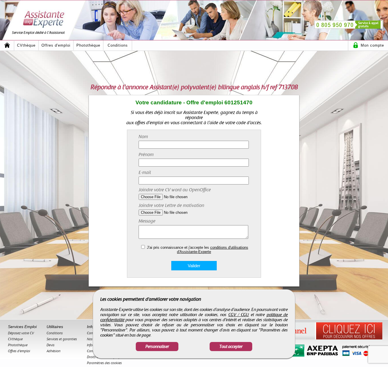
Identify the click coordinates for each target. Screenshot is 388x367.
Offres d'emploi (55, 45)
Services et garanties (62, 339)
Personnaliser (157, 346)
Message (147, 221)
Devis (51, 345)
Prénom (146, 154)
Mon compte (372, 45)
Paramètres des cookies (104, 363)
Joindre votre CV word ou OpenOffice (175, 189)
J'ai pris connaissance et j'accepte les (197, 249)
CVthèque (26, 45)
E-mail (145, 172)
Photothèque (88, 45)
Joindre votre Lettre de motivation (171, 205)
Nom (143, 136)
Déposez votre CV (21, 333)
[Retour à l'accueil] (7, 45)
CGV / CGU (238, 314)
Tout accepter (231, 346)
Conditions (118, 45)
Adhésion (54, 351)
